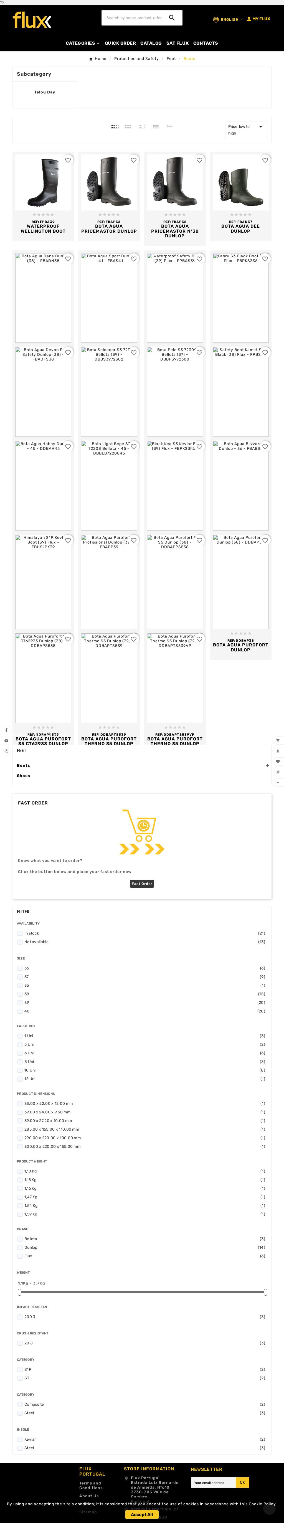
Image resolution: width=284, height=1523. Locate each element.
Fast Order (142, 884)
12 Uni (144, 1079)
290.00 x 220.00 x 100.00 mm (144, 1138)
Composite (144, 1404)
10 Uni (144, 1070)
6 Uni (144, 1053)
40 (144, 1011)
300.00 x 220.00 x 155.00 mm (144, 1146)
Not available (144, 942)
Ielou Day (45, 92)
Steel (144, 1413)
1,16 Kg (144, 1188)
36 (144, 968)
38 (144, 994)
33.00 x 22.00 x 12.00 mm (144, 1103)
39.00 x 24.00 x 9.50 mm (144, 1112)
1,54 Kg (144, 1205)
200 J (144, 1316)
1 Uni (144, 1036)
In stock (144, 933)
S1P (144, 1369)
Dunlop (144, 1247)
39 (144, 1002)
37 (144, 976)
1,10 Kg (144, 1171)
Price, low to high (246, 129)
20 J (144, 1343)
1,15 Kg (144, 1179)
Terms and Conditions (91, 1485)
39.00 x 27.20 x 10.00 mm (144, 1120)
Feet (21, 750)
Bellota (144, 1239)
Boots (23, 765)
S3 (144, 1378)
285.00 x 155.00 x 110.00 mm (144, 1129)
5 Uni (144, 1044)
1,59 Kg (144, 1214)
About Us (89, 1496)
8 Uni (144, 1061)
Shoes (23, 775)
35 (144, 985)
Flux (144, 1256)
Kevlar (144, 1439)
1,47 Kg (144, 1197)
